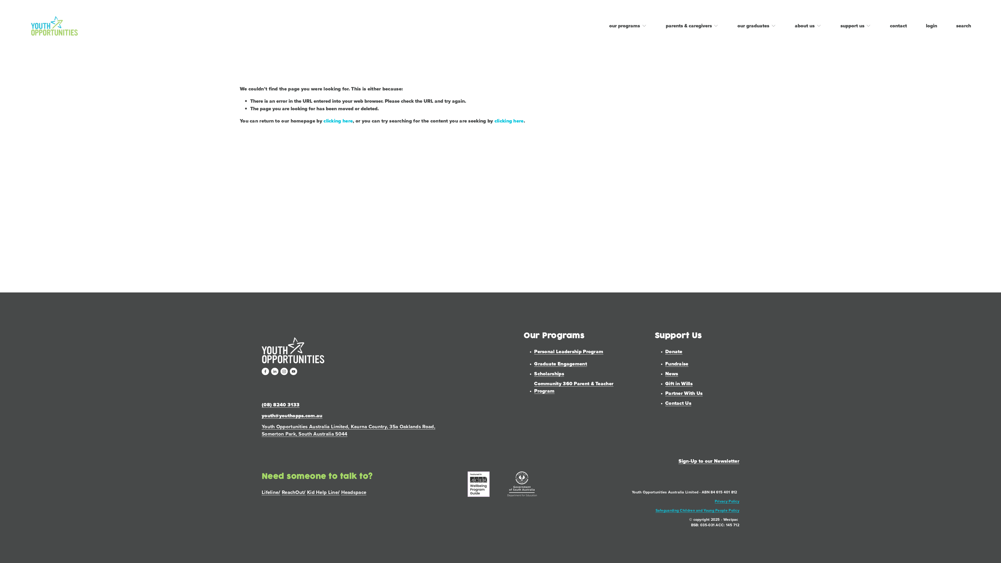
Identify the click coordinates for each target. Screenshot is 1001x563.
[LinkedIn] (274, 371)
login (931, 25)
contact (898, 25)
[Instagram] (284, 371)
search (963, 25)
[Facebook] (265, 371)
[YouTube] (293, 371)
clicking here (338, 120)
